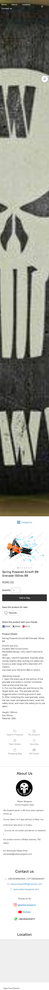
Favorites (34, 744)
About (14, 4)
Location (26, 4)
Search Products (15, 734)
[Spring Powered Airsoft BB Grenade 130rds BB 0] (24, 548)
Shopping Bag (15, 753)
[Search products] (44, 79)
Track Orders (15, 744)
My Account (34, 734)
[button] (11, 612)
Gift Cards (34, 753)
